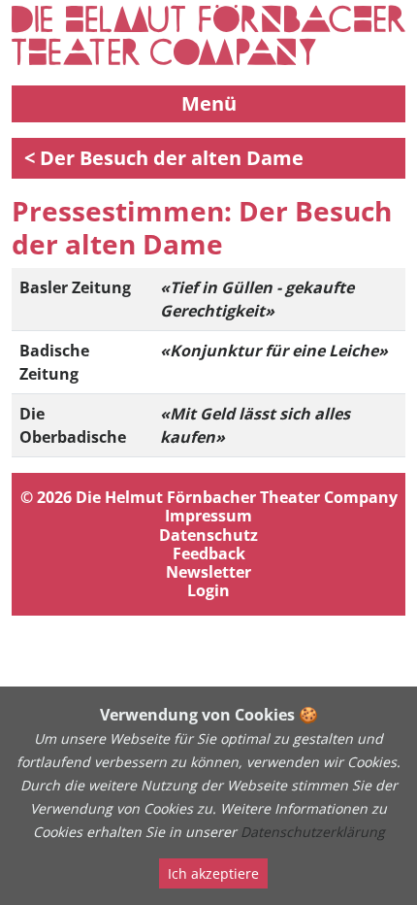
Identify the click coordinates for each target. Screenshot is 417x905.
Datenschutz (208, 535)
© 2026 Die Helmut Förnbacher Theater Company (209, 497)
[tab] (208, 544)
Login (208, 591)
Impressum (208, 516)
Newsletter (208, 572)
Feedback (209, 554)
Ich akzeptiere (213, 873)
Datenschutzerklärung (313, 831)
